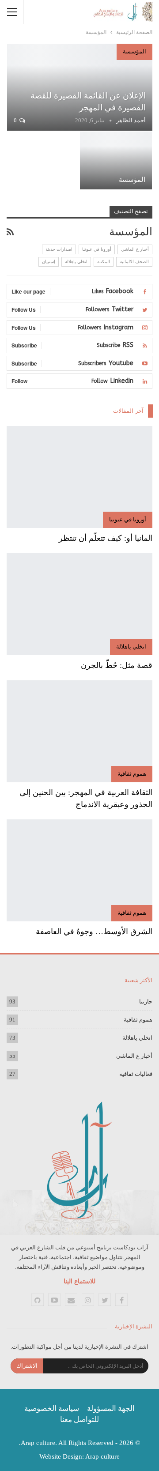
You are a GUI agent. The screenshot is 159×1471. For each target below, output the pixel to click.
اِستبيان (48, 261)
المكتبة (103, 261)
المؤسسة (134, 51)
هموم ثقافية (131, 773)
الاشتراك (27, 1365)
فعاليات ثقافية (135, 1074)
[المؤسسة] (116, 160)
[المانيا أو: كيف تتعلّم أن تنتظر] (79, 477)
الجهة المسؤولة (111, 1408)
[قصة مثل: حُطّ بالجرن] (79, 604)
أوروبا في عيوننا (96, 249)
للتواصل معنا (79, 1419)
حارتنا (145, 1001)
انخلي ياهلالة (76, 261)
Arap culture (102, 1456)
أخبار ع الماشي (135, 249)
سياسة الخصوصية (51, 1408)
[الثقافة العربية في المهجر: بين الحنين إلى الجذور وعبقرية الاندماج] (79, 731)
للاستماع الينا (79, 1281)
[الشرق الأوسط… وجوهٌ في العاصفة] (79, 870)
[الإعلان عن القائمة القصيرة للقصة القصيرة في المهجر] (79, 87)
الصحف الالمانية (134, 261)
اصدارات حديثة (58, 249)
